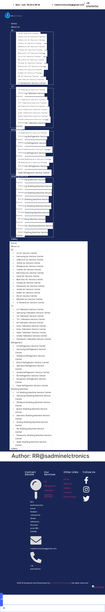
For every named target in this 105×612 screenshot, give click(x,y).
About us (15, 27)
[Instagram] (86, 489)
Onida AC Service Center (30, 70)
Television (49, 490)
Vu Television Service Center (31, 100)
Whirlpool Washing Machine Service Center (34, 194)
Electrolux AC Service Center (31, 53)
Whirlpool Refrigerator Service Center (31, 145)
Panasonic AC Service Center (32, 66)
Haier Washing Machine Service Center (32, 234)
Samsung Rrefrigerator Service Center (31, 138)
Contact (68, 492)
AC (12, 30)
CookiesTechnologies (60, 583)
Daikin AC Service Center (30, 73)
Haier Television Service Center (33, 116)
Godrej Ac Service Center (30, 63)
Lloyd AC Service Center (29, 56)
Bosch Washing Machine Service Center (32, 201)
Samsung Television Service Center (30, 95)
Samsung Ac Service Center (31, 37)
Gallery (14, 239)
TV (12, 86)
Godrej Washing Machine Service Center (32, 214)
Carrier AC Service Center (30, 50)
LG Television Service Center (31, 90)
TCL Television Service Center (32, 103)
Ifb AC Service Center (28, 76)
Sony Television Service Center (32, 109)
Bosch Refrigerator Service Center (34, 149)
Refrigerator (16, 129)
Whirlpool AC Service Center (31, 46)
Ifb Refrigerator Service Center (32, 162)
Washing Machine (19, 176)
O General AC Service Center (32, 83)
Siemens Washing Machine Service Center (33, 208)
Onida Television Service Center (33, 119)
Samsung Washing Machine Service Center (34, 188)
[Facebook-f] (86, 480)
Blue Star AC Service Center (31, 60)
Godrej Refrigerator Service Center (34, 159)
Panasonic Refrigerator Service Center (31, 168)
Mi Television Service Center (31, 106)
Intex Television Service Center (32, 113)
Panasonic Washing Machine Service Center (34, 227)
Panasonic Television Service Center (30, 125)
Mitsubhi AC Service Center (31, 79)
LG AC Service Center (28, 33)
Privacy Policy (70, 496)
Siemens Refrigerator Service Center (31, 155)
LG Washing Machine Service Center (30, 181)
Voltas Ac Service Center (30, 43)
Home (14, 23)
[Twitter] (86, 498)
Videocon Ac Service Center (31, 40)
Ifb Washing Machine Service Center (31, 221)
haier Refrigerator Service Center (33, 172)
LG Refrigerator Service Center (32, 133)
